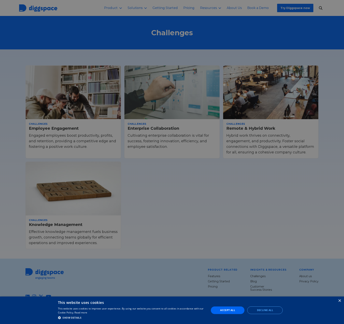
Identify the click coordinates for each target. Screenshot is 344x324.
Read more (80, 312)
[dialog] (172, 310)
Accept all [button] (227, 310)
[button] (131, 318)
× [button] (339, 300)
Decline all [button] (265, 310)
